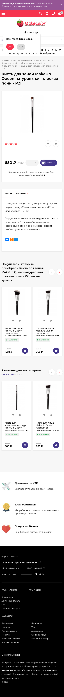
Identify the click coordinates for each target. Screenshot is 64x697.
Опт (3, 605)
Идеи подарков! (9, 631)
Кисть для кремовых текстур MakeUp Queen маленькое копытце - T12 (16, 427)
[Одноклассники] (12, 239)
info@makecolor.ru (11, 568)
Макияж (5, 635)
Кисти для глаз (43, 60)
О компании (7, 597)
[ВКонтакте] (7, 239)
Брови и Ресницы (10, 642)
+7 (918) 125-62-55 (10, 556)
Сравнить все (9, 374)
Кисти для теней (9, 63)
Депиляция (36, 623)
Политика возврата (11, 608)
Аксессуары (37, 631)
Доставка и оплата (11, 601)
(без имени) (7, 623)
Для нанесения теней (31, 63)
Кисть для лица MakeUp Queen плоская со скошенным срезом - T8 (47, 333)
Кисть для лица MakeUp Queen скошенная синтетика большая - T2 (16, 333)
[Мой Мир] (16, 239)
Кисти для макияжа (22, 60)
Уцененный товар (39, 639)
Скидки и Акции (39, 635)
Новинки (6, 627)
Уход (33, 627)
